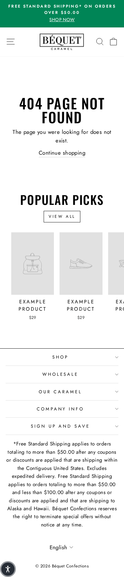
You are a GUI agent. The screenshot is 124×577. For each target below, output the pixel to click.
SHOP (60, 357)
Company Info (60, 409)
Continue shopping (62, 153)
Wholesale (60, 374)
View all (62, 216)
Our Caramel (60, 392)
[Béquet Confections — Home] (62, 42)
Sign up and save (60, 426)
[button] (8, 569)
